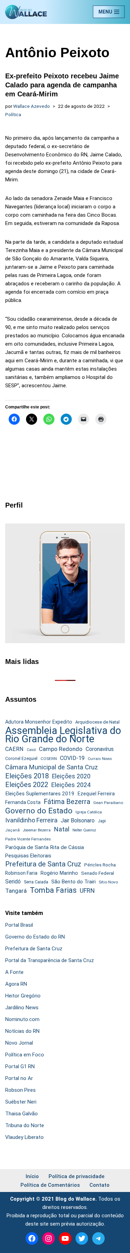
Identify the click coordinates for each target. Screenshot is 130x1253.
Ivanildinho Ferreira (31, 820)
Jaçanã (12, 830)
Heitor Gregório (23, 996)
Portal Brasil (19, 925)
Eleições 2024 (70, 784)
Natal (61, 829)
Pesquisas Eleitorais (28, 856)
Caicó (31, 750)
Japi (102, 821)
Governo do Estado (38, 811)
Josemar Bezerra (37, 830)
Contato (99, 1185)
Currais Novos (100, 759)
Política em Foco (24, 1055)
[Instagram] (48, 1238)
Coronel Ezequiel (21, 758)
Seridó (13, 882)
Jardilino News (21, 1007)
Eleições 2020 (71, 776)
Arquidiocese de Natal (97, 722)
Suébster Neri (20, 1102)
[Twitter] (82, 1238)
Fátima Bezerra (67, 802)
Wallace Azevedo (31, 106)
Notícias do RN (22, 1031)
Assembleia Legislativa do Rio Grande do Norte (63, 734)
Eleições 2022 (26, 785)
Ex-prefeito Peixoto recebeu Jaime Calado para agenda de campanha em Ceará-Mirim (62, 85)
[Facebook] (32, 1238)
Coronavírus (100, 749)
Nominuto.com (22, 1019)
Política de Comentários (50, 1185)
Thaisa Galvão (21, 1114)
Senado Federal (97, 873)
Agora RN (16, 984)
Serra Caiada (36, 881)
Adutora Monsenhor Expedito (38, 722)
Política (13, 114)
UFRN (87, 890)
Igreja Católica (89, 812)
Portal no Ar (19, 1078)
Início (32, 1176)
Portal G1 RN (20, 1066)
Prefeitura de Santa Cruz (43, 864)
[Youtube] (65, 1238)
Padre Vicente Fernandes (28, 839)
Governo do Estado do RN (35, 937)
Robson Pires (20, 1090)
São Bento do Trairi (73, 882)
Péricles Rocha (100, 864)
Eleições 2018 (27, 776)
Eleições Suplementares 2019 (40, 793)
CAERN (14, 749)
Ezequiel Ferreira (96, 793)
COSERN (49, 758)
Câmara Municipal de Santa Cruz (51, 767)
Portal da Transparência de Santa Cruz (49, 960)
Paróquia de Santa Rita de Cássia (44, 847)
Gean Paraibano (108, 802)
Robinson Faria (21, 873)
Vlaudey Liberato (24, 1137)
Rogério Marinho (59, 873)
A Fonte (14, 972)
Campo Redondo (61, 748)
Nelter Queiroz (84, 830)
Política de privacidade (76, 1176)
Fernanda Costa (23, 802)
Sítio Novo (108, 882)
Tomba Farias (53, 890)
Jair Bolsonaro (78, 820)
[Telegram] (98, 1238)
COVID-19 (72, 758)
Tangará (16, 890)
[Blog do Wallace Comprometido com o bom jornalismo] (26, 12)
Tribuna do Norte (24, 1125)
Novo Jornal (19, 1043)
